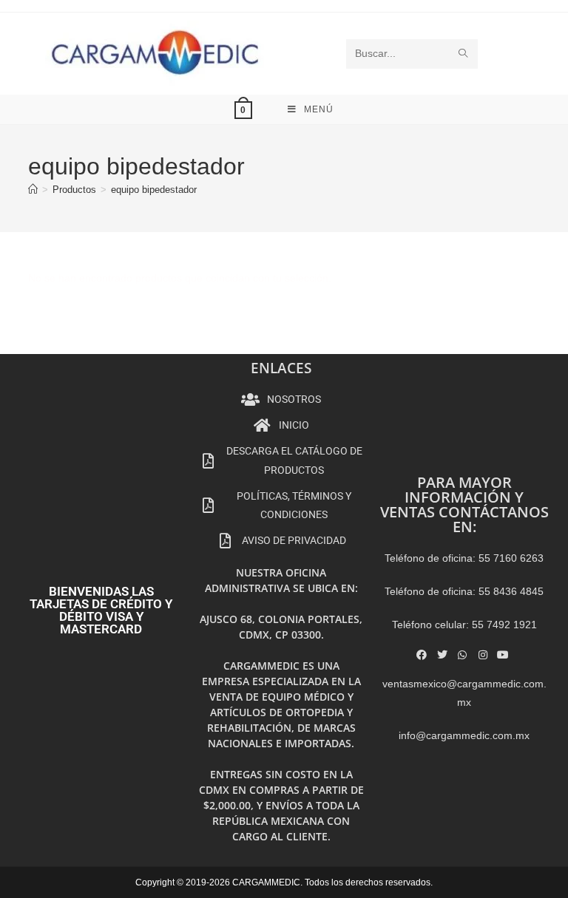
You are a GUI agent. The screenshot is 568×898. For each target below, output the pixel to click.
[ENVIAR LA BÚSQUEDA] (464, 54)
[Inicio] (33, 189)
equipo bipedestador (154, 189)
